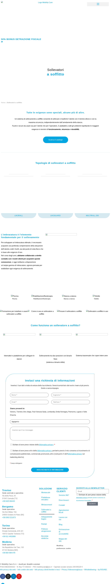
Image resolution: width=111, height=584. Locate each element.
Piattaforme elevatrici (45, 499)
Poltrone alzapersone (46, 530)
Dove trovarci (64, 500)
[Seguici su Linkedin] (13, 576)
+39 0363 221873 (9, 517)
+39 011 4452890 (9, 536)
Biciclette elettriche (44, 537)
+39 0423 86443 (8, 501)
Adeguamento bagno (46, 518)
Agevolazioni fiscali (64, 511)
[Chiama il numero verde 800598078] (40, 3)
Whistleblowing (90, 570)
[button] (98, 4)
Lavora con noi (63, 518)
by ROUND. (102, 570)
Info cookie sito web (25, 570)
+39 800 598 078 (8, 553)
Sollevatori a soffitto (46, 511)
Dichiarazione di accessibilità (64, 532)
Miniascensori (46, 505)
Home (3, 102)
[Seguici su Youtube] (19, 576)
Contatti (62, 505)
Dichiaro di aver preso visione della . (34, 445)
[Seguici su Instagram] (8, 576)
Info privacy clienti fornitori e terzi (47, 570)
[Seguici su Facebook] (2, 576)
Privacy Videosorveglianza (72, 570)
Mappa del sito (63, 540)
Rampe (44, 524)
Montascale (45, 492)
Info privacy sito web (8, 570)
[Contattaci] (64, 3)
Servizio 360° (64, 495)
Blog (60, 524)
